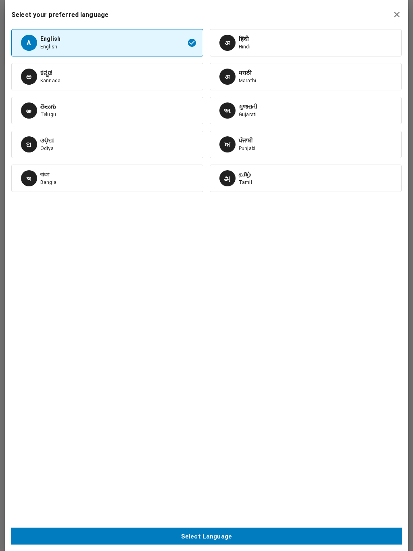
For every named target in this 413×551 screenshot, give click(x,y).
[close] (397, 14)
